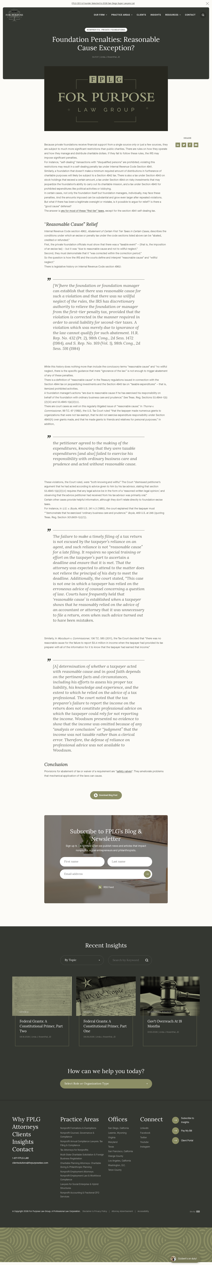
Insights (155, 15)
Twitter (143, 1138)
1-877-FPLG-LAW (20, 1158)
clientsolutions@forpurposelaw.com (30, 1163)
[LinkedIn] (178, 145)
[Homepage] (14, 15)
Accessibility (143, 1211)
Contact (190, 15)
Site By (193, 1212)
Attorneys (25, 1127)
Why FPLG (26, 1120)
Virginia (111, 1138)
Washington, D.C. (116, 1165)
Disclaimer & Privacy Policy (94, 1211)
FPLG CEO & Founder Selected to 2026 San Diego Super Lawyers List (103, 3)
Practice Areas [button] (120, 15)
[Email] (196, 145)
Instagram (145, 1147)
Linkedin (144, 1128)
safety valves (124, 771)
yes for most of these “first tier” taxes (82, 211)
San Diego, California (118, 1128)
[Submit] (147, 874)
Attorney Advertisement (122, 1211)
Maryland (112, 1142)
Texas (111, 1147)
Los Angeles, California (119, 1161)
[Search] (146, 960)
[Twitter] (184, 145)
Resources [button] (171, 15)
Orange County (115, 1156)
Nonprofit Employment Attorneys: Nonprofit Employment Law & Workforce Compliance (80, 1176)
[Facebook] (190, 145)
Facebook (145, 1133)
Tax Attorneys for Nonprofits (74, 1150)
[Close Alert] (207, 3)
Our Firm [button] (99, 15)
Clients (141, 15)
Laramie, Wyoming (117, 1133)
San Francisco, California (120, 1151)
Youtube (144, 1142)
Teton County (115, 1170)
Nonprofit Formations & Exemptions (78, 1128)
